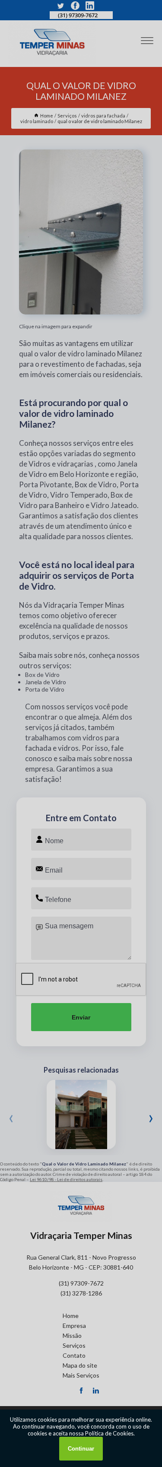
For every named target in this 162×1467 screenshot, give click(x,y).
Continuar (81, 1448)
